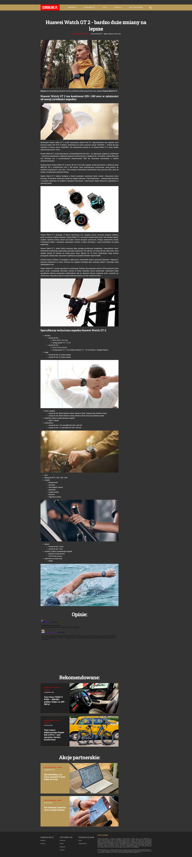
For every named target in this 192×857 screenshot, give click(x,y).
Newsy (87, 34)
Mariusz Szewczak (114, 34)
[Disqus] (79, 644)
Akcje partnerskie (136, 7)
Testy (104, 7)
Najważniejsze (89, 7)
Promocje (118, 7)
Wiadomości (72, 7)
